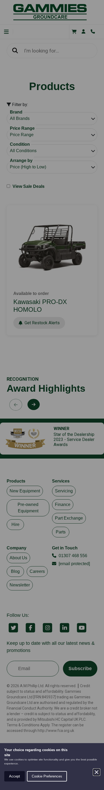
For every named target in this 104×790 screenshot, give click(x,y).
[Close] (96, 772)
